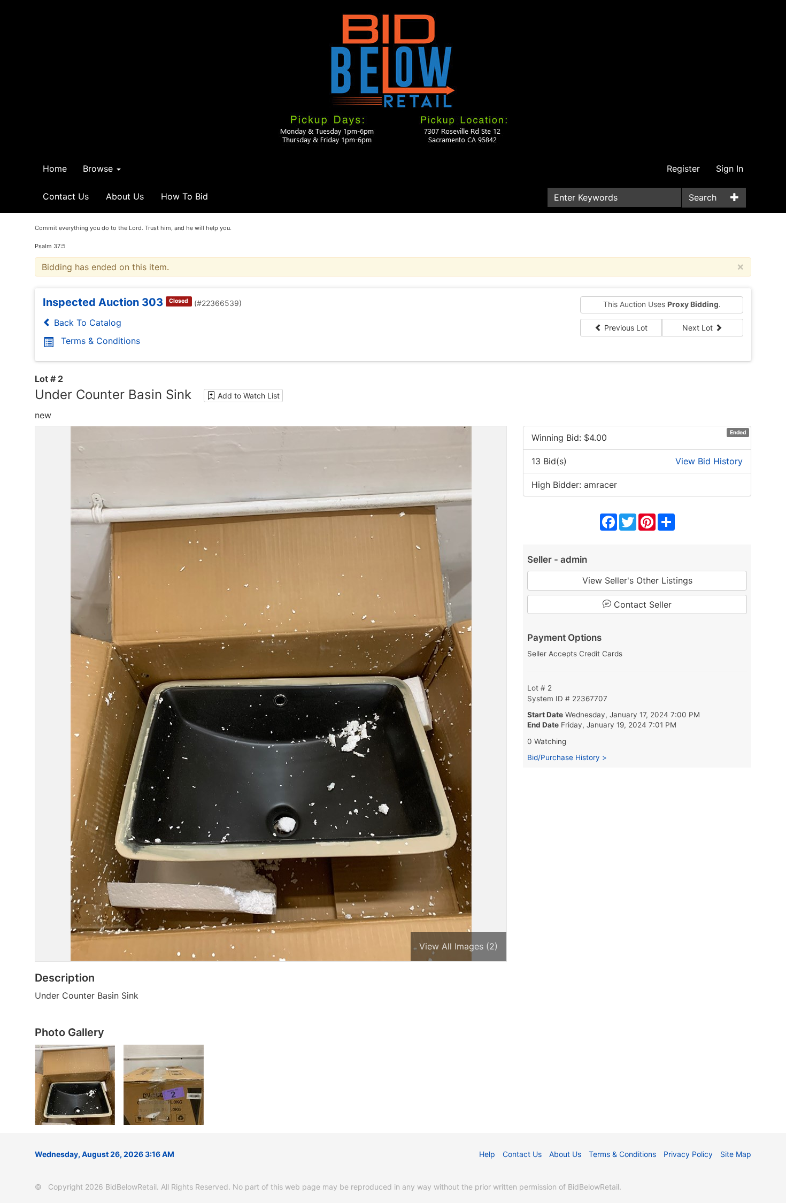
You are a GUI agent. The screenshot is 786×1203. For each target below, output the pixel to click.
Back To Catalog (86, 322)
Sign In (729, 168)
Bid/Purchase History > (567, 757)
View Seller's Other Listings (637, 580)
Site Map (735, 1154)
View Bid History (709, 461)
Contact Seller (641, 604)
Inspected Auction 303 (103, 302)
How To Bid (184, 196)
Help (487, 1154)
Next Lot (698, 327)
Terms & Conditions (100, 340)
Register (683, 168)
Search (702, 197)
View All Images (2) (458, 946)
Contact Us (66, 196)
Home (55, 168)
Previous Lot (625, 327)
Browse (99, 168)
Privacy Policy (688, 1154)
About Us (125, 196)
